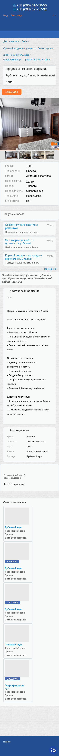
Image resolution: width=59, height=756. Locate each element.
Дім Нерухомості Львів (15, 41)
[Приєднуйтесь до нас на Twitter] (38, 750)
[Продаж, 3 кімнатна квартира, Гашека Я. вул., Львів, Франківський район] (18, 633)
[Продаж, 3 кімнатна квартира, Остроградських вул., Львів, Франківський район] (18, 668)
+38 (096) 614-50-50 (32, 5)
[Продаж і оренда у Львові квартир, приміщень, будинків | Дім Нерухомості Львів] (29, 27)
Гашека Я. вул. (13, 644)
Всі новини (50, 268)
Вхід (5, 15)
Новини (6, 741)
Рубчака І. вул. (13, 527)
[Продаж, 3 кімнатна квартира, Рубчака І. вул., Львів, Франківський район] (29, 124)
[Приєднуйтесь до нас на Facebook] (31, 750)
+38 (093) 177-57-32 (32, 9)
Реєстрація (16, 15)
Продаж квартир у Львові (37, 59)
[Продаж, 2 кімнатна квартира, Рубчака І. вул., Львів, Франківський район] (18, 592)
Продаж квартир (12, 59)
